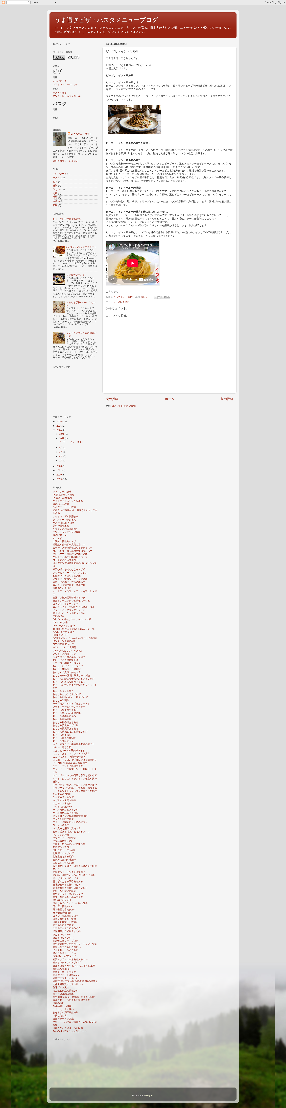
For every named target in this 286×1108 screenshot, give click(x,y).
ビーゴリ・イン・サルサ (71, 442)
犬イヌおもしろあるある (65, 950)
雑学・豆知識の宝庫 (63, 994)
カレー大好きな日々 (63, 747)
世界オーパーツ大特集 (64, 838)
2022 (59, 470)
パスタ (117, 302)
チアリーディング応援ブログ (68, 766)
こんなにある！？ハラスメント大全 (71, 753)
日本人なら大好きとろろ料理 (68, 1028)
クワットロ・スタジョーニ (67, 96)
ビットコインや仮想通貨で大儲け (70, 816)
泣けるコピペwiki (62, 934)
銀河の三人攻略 (61, 504)
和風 (55, 205)
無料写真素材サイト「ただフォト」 (71, 703)
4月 (61, 456)
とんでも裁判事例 (62, 794)
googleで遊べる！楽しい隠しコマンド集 (74, 629)
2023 (59, 466)
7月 (61, 452)
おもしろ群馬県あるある (65, 728)
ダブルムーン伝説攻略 (64, 519)
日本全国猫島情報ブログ (65, 916)
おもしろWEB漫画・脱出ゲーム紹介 (71, 675)
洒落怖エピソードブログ (65, 941)
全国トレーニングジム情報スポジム (71, 600)
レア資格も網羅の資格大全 (67, 663)
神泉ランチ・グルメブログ (67, 962)
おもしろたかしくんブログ (67, 694)
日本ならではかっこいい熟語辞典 (70, 903)
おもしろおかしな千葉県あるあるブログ (74, 678)
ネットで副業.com (62, 806)
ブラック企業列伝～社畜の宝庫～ (70, 822)
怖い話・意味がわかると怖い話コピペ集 (74, 875)
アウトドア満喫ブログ (64, 654)
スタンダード (60, 173)
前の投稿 (227, 399)
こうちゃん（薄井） (81, 134)
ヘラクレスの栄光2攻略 (65, 529)
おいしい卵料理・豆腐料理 (67, 669)
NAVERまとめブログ (63, 632)
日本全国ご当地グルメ (64, 909)
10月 (62, 438)
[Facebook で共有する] (165, 297)
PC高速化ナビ (60, 635)
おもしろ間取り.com (63, 741)
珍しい (56, 189)
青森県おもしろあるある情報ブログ (71, 1000)
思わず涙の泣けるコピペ (65, 878)
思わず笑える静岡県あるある (68, 881)
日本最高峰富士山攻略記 (65, 922)
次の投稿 (112, 399)
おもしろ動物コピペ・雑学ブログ (70, 697)
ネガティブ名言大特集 (64, 800)
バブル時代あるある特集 (65, 813)
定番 (55, 193)
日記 (55, 197)
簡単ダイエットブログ (64, 972)
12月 (62, 434)
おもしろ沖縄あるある (64, 716)
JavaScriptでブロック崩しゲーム (70, 1031)
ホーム (169, 399)
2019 (59, 479)
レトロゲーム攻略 (62, 491)
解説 (55, 185)
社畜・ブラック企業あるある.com (70, 959)
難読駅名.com (60, 535)
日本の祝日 (58, 1003)
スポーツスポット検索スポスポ (69, 582)
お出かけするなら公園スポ (67, 576)
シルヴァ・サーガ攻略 (64, 507)
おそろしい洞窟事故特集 (65, 1012)
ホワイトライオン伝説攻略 (67, 532)
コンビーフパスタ (75, 274)
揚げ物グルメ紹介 (62, 900)
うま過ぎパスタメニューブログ (69, 657)
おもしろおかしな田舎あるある (69, 682)
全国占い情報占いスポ (64, 541)
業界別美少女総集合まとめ (67, 931)
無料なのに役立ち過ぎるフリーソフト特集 (75, 944)
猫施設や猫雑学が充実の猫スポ (69, 544)
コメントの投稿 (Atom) (124, 406)
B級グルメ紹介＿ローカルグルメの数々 (73, 619)
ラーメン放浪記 (61, 825)
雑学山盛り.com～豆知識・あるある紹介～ (75, 997)
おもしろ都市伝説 (62, 735)
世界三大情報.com (62, 841)
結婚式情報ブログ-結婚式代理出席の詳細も (75, 981)
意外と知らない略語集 (64, 891)
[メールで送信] (156, 297)
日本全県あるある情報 (64, 919)
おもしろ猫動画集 (62, 719)
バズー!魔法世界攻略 (63, 523)
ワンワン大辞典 (61, 835)
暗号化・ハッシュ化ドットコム (69, 613)
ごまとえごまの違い (63, 1009)
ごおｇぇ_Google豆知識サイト (69, 750)
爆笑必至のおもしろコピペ (67, 947)
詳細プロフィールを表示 (65, 161)
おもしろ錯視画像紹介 (64, 738)
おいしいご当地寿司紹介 (65, 660)
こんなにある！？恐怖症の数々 (69, 756)
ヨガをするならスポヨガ (65, 560)
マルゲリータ (60, 81)
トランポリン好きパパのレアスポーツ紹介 (75, 784)
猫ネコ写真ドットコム (64, 953)
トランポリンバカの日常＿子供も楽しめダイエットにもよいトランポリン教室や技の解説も (75, 778)
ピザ (55, 181)
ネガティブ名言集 (62, 803)
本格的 (125, 302)
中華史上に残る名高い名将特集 (69, 844)
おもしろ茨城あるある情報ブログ (70, 731)
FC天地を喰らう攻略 (63, 494)
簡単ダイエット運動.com (66, 975)
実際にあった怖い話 (63, 863)
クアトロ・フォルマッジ (65, 84)
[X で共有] (162, 297)
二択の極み (58, 616)
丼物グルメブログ (62, 847)
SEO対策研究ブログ (63, 644)
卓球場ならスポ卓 (62, 588)
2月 (61, 460)
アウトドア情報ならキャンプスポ (70, 579)
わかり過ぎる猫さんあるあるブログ (71, 831)
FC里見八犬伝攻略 (62, 497)
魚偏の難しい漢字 (62, 1006)
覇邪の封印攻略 (61, 526)
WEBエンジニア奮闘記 (64, 647)
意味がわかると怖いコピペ (67, 884)
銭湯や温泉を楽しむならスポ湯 (69, 569)
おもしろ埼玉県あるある (65, 710)
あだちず (57, 538)
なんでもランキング (63, 797)
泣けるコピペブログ (63, 937)
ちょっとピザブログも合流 (67, 219)
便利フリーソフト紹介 (64, 850)
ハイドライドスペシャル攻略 (68, 501)
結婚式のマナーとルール (65, 978)
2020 (59, 474)
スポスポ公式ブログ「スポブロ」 (70, 585)
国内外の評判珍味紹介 (64, 859)
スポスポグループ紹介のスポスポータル (74, 607)
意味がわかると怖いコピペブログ (70, 888)
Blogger (149, 1095)
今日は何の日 (60, 1015)
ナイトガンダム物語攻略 (65, 516)
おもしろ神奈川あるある (65, 722)
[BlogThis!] (159, 297)
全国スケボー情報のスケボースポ (70, 554)
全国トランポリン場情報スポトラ (70, 557)
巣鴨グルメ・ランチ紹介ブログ (69, 872)
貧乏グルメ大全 (61, 987)
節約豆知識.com (61, 969)
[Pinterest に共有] (168, 297)
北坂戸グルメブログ (63, 853)
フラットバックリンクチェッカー (70, 610)
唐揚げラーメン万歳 (63, 1018)
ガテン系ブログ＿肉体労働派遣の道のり (74, 744)
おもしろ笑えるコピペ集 (65, 725)
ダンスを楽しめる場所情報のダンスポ (72, 551)
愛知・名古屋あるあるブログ (68, 897)
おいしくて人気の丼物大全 (67, 672)
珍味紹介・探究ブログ (64, 956)
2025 (59, 426)
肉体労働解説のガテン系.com (68, 984)
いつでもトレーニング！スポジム (70, 572)
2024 (59, 430)
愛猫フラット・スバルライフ (68, 894)
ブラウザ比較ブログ (63, 819)
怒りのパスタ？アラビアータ (81, 247)
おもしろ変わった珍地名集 (67, 713)
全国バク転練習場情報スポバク (69, 597)
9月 (61, 447)
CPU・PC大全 (60, 622)
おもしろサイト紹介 (63, 691)
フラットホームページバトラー (69, 707)
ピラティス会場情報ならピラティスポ (72, 547)
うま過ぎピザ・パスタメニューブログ (106, 20)
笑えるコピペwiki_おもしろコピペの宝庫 (74, 965)
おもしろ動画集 (61, 700)
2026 (59, 421)
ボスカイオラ (60, 92)
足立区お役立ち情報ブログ (67, 990)
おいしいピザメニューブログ (68, 666)
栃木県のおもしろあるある (67, 928)
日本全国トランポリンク (65, 604)
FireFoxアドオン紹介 (64, 625)
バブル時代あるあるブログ (67, 809)
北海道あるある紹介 (63, 856)
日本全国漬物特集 (62, 912)
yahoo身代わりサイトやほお (67, 650)
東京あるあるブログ (63, 925)
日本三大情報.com (62, 906)
